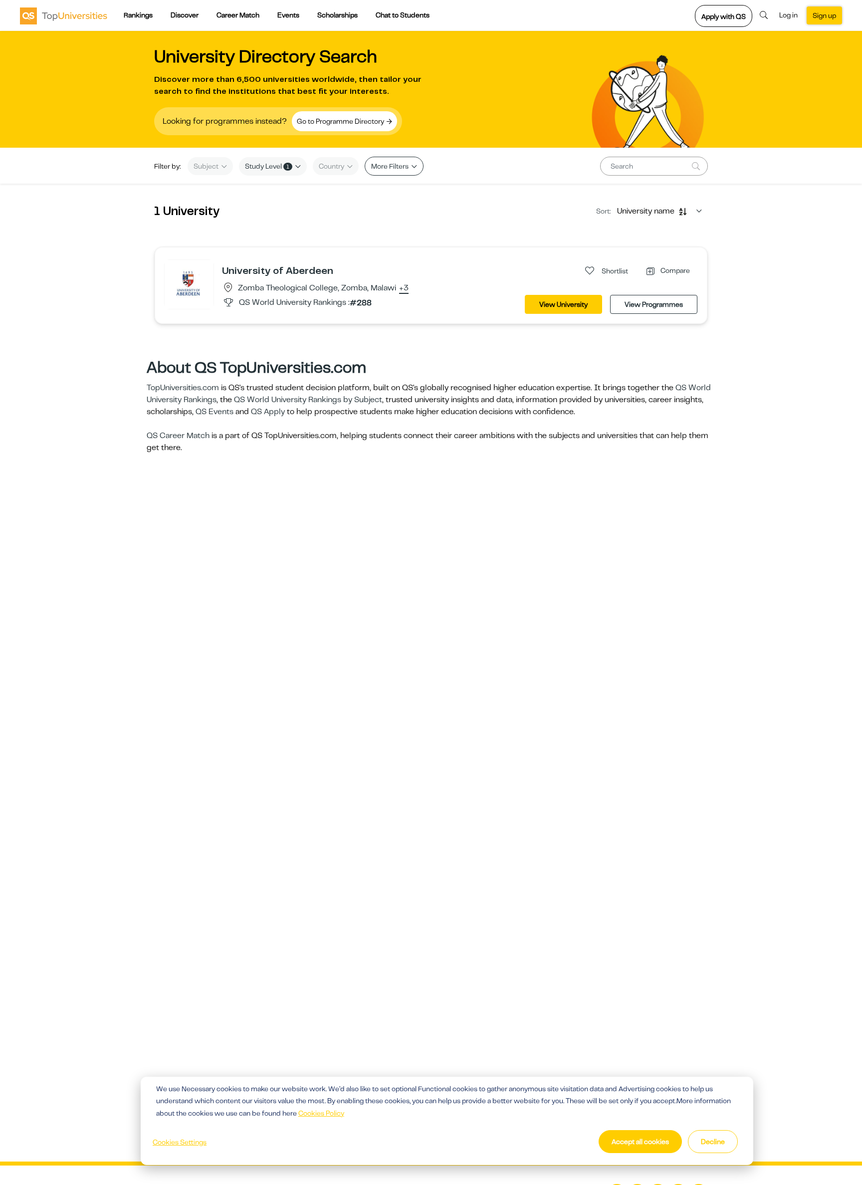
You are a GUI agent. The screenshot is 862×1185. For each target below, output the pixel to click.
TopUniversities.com (183, 388)
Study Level (267, 166)
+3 (404, 288)
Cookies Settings (180, 1142)
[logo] (63, 15)
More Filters (390, 166)
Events (288, 14)
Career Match (237, 14)
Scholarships (337, 14)
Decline (713, 1141)
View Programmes (654, 304)
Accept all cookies (640, 1141)
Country (332, 166)
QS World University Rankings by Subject (308, 400)
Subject (207, 166)
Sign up (824, 15)
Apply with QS (723, 16)
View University (563, 304)
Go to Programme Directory (341, 121)
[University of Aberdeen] (189, 284)
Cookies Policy (321, 1113)
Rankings (138, 14)
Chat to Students (403, 14)
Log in (788, 14)
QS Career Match (178, 436)
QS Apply (268, 412)
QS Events (214, 412)
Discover (185, 14)
